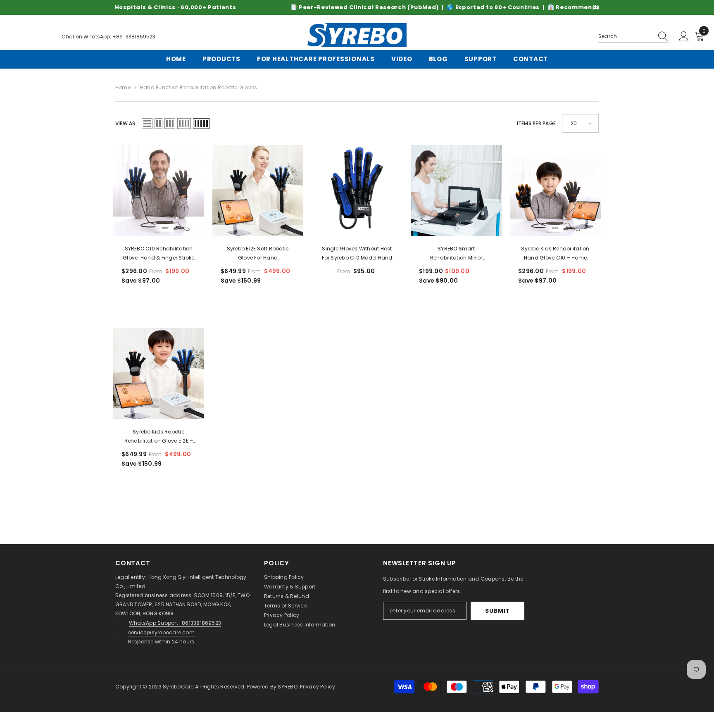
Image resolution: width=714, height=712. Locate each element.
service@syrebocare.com (161, 632)
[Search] (633, 36)
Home (123, 87)
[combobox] (625, 36)
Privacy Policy (281, 615)
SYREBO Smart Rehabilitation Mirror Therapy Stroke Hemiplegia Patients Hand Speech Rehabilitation (456, 253)
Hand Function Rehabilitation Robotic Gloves (198, 87)
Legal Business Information (299, 624)
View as (125, 123)
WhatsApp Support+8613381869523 (175, 622)
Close (595, 7)
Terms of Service (285, 605)
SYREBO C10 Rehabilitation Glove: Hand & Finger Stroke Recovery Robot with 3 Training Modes (158, 253)
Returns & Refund (286, 596)
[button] (147, 123)
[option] (357, 7)
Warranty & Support (289, 586)
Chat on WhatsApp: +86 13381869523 (108, 36)
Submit (497, 611)
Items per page (536, 123)
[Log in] (684, 37)
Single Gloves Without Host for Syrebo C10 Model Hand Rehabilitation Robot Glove (357, 253)
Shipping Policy (284, 577)
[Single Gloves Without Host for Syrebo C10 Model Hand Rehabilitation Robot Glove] (357, 190)
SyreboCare (179, 686)
